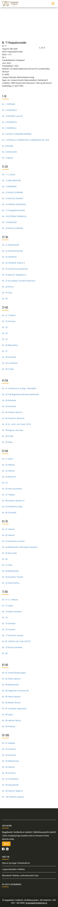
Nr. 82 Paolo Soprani (11, 678)
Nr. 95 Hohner (8, 767)
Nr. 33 (5, 327)
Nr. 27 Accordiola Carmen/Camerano (18, 280)
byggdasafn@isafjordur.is (36, 903)
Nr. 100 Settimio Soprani (13, 797)
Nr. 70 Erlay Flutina (10, 583)
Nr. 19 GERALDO (9, 222)
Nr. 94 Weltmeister (10, 761)
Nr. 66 (5, 559)
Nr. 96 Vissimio (9, 773)
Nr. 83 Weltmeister (10, 684)
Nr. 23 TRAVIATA (9, 257)
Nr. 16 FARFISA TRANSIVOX (14, 204)
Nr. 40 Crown (8, 369)
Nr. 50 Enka (7, 442)
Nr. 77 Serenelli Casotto (12, 635)
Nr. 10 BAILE (7, 158)
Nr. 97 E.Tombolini (10, 779)
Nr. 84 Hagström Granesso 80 (15, 690)
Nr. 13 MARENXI (9, 186)
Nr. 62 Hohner (8, 535)
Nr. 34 (5, 333)
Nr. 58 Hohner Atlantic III (13, 500)
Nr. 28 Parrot (8, 286)
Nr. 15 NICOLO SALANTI (12, 198)
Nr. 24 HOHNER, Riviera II (13, 263)
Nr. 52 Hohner (8, 464)
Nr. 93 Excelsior (9, 755)
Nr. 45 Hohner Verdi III (12, 412)
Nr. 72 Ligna (7, 605)
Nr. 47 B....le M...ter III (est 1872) (16, 424)
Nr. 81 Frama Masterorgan (14, 672)
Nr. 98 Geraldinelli (10, 785)
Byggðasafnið (10, 26)
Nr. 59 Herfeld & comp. (12, 506)
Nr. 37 (5, 351)
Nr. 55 (5, 482)
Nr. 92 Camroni (9, 749)
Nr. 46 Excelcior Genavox (13, 418)
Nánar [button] (6, 844)
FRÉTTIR (5, 856)
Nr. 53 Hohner (8, 470)
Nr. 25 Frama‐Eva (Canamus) (15, 268)
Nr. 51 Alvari (7, 459)
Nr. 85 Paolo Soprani (11, 696)
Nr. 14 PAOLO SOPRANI (12, 192)
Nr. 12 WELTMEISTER (11, 180)
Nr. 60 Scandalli (9, 512)
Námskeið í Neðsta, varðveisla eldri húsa (20, 875)
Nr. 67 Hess (7, 565)
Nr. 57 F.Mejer (8, 494)
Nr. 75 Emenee (8, 623)
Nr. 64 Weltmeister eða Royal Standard (19, 547)
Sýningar (24, 26)
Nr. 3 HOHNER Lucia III (12, 116)
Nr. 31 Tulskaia (9, 315)
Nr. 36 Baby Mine (10, 345)
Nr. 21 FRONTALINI (10, 245)
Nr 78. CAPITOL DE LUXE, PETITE (16, 641)
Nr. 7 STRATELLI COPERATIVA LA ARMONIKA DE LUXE (25, 140)
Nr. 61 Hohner (8, 529)
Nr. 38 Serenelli (9, 357)
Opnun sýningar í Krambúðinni (16, 863)
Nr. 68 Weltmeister (10, 571)
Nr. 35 (5, 339)
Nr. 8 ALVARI (7, 146)
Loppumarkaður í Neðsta (13, 869)
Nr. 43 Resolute (9, 400)
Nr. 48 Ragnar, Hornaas (12, 430)
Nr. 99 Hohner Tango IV (12, 791)
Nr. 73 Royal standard (12, 611)
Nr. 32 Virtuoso (9, 321)
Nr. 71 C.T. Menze (10, 599)
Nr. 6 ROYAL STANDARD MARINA (16, 134)
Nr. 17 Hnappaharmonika (13, 210)
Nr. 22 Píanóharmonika (12, 251)
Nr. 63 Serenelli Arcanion (13, 541)
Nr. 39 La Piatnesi (10, 363)
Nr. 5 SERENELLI (9, 128)
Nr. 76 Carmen (8, 629)
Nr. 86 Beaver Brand (11, 702)
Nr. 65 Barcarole (9, 553)
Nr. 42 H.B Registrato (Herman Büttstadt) (20, 394)
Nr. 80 (5, 653)
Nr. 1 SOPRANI (8, 104)
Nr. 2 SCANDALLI (9, 110)
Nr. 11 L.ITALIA (8, 174)
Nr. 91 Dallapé (8, 743)
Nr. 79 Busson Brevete (12, 647)
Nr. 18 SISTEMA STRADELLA (14, 216)
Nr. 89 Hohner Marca (11, 720)
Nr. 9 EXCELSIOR (9, 152)
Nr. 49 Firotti (7, 436)
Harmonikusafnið (39, 26)
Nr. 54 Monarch (9, 476)
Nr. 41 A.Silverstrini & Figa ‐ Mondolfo (19, 388)
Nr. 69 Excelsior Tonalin (12, 577)
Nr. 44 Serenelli (9, 406)
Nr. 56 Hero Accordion (12, 488)
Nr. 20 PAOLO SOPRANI (12, 228)
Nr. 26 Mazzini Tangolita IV (14, 274)
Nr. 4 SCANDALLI (9, 122)
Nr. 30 (5, 298)
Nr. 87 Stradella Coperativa (14, 708)
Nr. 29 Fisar (7, 292)
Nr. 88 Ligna (7, 714)
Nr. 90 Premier (8, 726)
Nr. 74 (5, 617)
